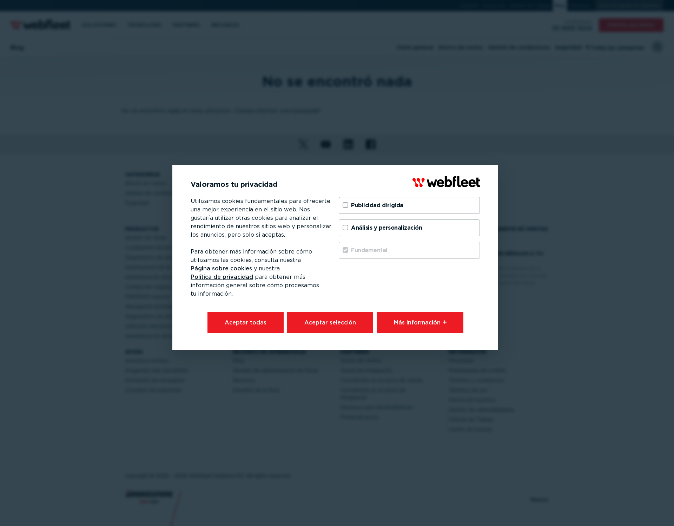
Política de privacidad (222, 277)
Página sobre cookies (221, 268)
